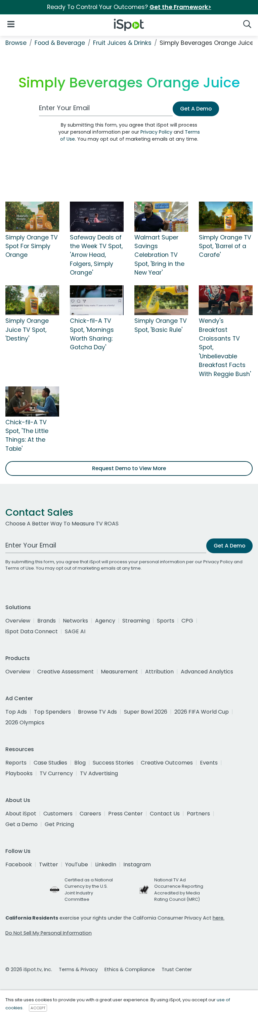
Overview (17, 621)
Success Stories (113, 763)
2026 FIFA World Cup (201, 712)
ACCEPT (38, 1008)
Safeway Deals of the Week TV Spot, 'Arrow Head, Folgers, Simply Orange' (96, 255)
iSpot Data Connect (31, 631)
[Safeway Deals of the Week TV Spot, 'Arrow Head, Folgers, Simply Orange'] (97, 216)
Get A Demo (196, 109)
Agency (105, 621)
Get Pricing (59, 824)
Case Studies (50, 763)
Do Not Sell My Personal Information (48, 933)
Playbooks (19, 773)
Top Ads (16, 712)
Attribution (159, 671)
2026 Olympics (24, 722)
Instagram (137, 864)
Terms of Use (19, 568)
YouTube (76, 864)
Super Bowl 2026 (145, 712)
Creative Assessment (65, 671)
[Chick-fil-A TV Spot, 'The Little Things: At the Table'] (32, 401)
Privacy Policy (156, 132)
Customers (58, 813)
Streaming (136, 621)
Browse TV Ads (97, 712)
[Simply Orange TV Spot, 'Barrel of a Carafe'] (226, 216)
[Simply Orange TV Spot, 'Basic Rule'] (161, 300)
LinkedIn (105, 864)
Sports (165, 621)
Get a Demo (21, 824)
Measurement (119, 671)
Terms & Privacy (78, 969)
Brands (46, 621)
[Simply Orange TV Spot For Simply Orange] (32, 216)
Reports (16, 763)
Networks (75, 621)
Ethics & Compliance (129, 969)
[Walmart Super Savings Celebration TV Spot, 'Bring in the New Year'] (161, 216)
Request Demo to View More (129, 468)
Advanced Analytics (207, 671)
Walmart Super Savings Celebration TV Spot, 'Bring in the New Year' (159, 255)
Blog (80, 763)
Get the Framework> (180, 7)
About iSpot (20, 813)
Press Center (125, 813)
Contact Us (165, 813)
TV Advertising (99, 773)
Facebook (18, 864)
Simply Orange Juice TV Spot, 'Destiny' (27, 330)
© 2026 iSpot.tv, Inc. (28, 969)
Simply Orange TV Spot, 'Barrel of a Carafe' (225, 246)
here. (218, 918)
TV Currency (56, 773)
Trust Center (177, 969)
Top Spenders (52, 712)
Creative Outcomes (167, 763)
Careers (90, 813)
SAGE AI (75, 631)
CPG (187, 621)
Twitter (48, 864)
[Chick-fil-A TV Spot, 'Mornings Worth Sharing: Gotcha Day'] (97, 300)
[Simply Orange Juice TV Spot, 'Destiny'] (32, 300)
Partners (198, 813)
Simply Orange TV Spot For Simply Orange (31, 246)
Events (209, 763)
